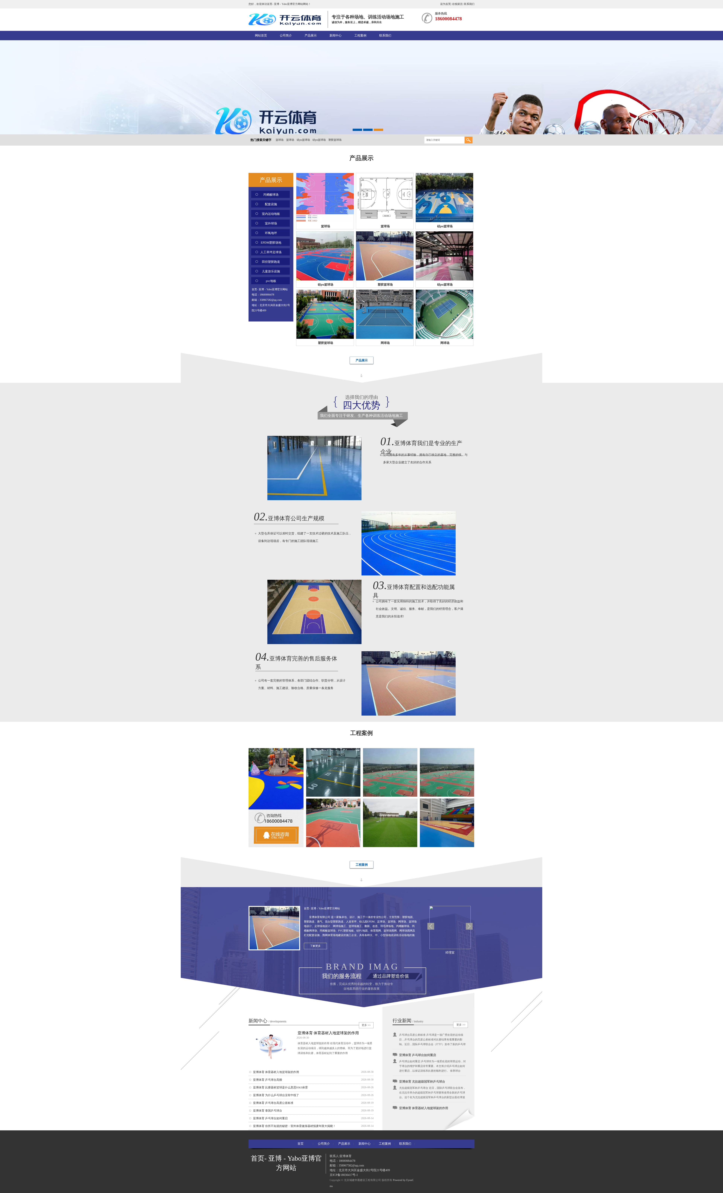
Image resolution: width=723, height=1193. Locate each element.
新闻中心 (335, 35)
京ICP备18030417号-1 (344, 1174)
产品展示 (311, 35)
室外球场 (271, 223)
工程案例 (360, 35)
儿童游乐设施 (271, 271)
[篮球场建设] (447, 796)
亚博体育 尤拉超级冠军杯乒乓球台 (422, 1047)
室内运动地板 (271, 213)
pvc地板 (271, 281)
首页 (300, 1143)
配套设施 (271, 204)
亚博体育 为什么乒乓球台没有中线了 (276, 1095)
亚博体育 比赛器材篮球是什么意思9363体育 (280, 1087)
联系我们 (469, 4)
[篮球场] (390, 796)
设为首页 (445, 4)
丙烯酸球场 (270, 194)
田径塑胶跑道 (271, 261)
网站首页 (261, 35)
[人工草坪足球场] (390, 846)
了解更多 (315, 946)
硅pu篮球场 (303, 139)
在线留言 (457, 4)
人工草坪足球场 (270, 252)
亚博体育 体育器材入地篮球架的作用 (328, 1033)
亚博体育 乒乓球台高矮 (267, 1079)
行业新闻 (402, 1020)
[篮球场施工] (333, 846)
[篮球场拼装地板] (447, 846)
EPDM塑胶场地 (271, 242)
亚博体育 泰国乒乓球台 (267, 1110)
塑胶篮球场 (335, 139)
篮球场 (280, 139)
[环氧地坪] (333, 796)
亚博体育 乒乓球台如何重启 (270, 1118)
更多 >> (366, 1025)
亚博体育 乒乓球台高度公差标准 (273, 1102)
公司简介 (286, 35)
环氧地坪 (271, 233)
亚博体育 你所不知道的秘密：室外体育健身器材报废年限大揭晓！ (294, 1126)
